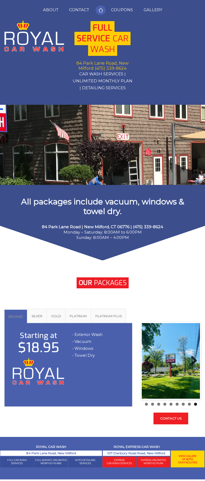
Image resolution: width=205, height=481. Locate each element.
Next (192, 361)
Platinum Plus (108, 316)
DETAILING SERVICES (104, 87)
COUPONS (122, 9)
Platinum (78, 316)
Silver (36, 316)
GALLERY (153, 9)
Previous (149, 361)
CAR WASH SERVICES (101, 73)
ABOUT (50, 9)
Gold (56, 316)
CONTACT (79, 9)
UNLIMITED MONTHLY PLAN (102, 80)
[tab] (15, 316)
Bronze (16, 317)
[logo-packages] (34, 38)
